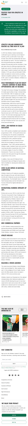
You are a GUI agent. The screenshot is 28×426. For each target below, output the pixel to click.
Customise (14, 419)
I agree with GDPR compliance (11, 370)
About (2, 398)
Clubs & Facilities (5, 382)
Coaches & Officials (6, 385)
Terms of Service (9, 367)
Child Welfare (4, 394)
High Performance (5, 391)
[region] (14, 413)
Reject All (14, 422)
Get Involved (4, 388)
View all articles (22, 309)
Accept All (14, 415)
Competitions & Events (6, 379)
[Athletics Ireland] (4, 2)
